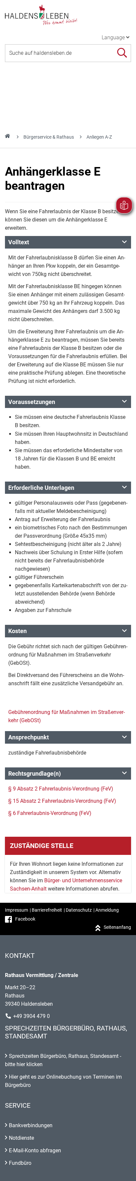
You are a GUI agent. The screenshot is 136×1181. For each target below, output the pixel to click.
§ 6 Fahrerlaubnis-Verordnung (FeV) (49, 813)
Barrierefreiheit (47, 910)
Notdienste (21, 1138)
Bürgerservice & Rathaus (48, 137)
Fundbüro (20, 1163)
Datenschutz (79, 910)
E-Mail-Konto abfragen (35, 1150)
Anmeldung (107, 910)
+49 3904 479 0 (31, 1016)
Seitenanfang (117, 927)
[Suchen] (122, 53)
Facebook (25, 919)
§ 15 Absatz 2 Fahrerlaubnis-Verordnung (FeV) (62, 801)
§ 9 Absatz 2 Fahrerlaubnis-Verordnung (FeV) (60, 789)
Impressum (16, 910)
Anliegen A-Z (99, 137)
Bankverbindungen (30, 1125)
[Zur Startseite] (68, 14)
